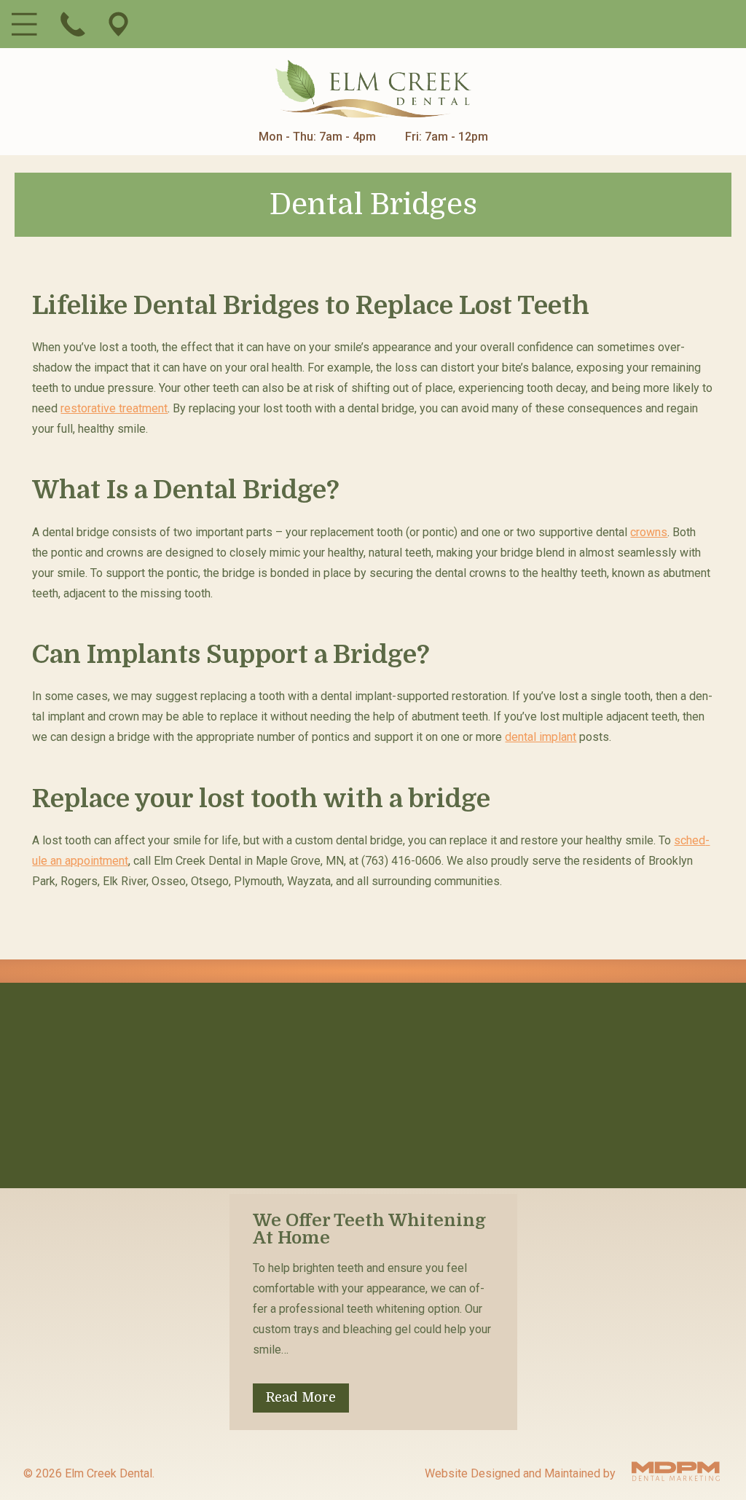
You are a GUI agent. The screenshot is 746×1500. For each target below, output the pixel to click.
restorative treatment (114, 408)
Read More (301, 1397)
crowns (648, 532)
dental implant (540, 737)
